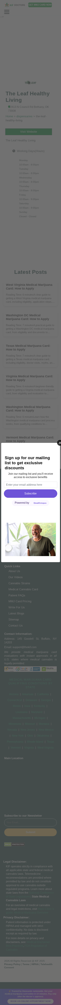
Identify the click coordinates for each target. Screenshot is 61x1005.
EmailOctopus (40, 503)
